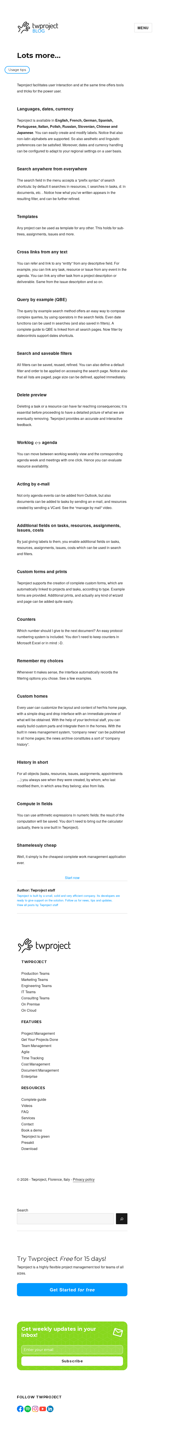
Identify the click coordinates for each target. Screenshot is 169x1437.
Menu (143, 27)
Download (29, 1148)
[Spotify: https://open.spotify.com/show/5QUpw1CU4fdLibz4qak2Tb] (27, 1409)
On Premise (30, 1004)
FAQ (24, 1111)
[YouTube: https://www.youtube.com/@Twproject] (42, 1409)
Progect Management (38, 1033)
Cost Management (35, 1064)
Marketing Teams (34, 979)
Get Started (72, 1289)
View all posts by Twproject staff (37, 905)
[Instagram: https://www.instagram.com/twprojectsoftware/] (35, 1409)
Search (22, 1210)
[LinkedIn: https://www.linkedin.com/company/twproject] (50, 1409)
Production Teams (35, 973)
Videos (26, 1105)
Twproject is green (35, 1136)
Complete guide (33, 1099)
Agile (25, 1051)
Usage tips (17, 70)
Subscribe (72, 1361)
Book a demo (31, 1130)
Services (28, 1117)
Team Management (36, 1045)
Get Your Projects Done (39, 1039)
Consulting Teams (35, 997)
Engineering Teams (36, 985)
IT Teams (28, 991)
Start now (72, 877)
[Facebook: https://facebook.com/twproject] (20, 1409)
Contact (27, 1123)
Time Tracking (32, 1057)
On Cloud (28, 1010)
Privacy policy (84, 1179)
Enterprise (29, 1076)
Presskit (27, 1142)
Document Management (40, 1070)
